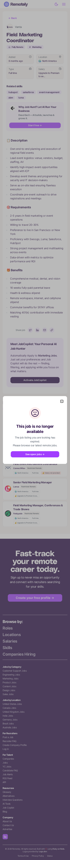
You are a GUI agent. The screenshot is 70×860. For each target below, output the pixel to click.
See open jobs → (34, 454)
